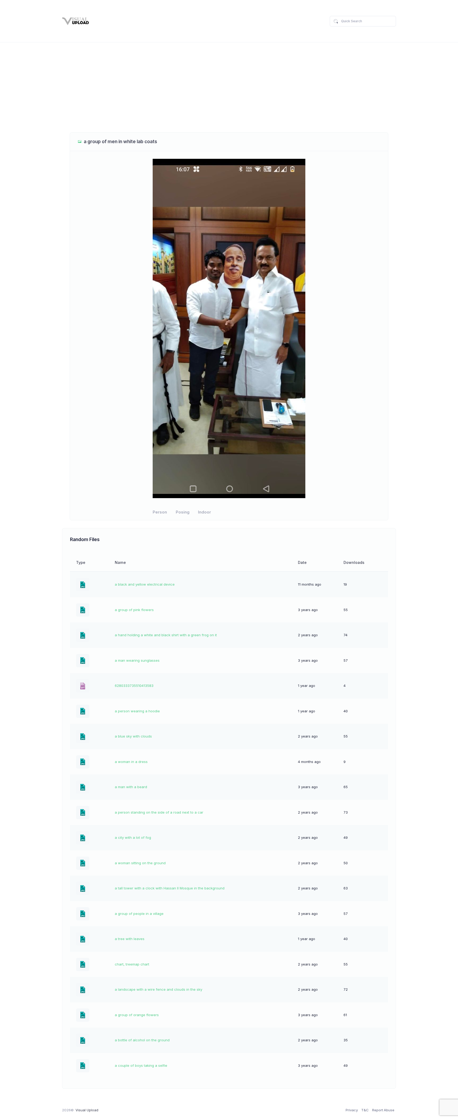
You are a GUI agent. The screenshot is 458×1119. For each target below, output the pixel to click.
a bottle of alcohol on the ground (142, 1040)
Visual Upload (87, 1110)
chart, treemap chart (132, 964)
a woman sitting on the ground (140, 863)
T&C (365, 1110)
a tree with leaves (129, 939)
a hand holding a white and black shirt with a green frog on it (166, 635)
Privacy (352, 1110)
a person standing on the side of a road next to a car (159, 812)
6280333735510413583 (134, 685)
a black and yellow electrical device (145, 584)
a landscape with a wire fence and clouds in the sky (158, 989)
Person (160, 512)
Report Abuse (383, 1110)
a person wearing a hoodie (137, 711)
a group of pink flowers (134, 610)
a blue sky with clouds (133, 736)
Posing (183, 512)
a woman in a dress (131, 762)
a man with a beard (131, 787)
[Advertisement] (229, 87)
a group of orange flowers (137, 1015)
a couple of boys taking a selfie (141, 1065)
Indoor (204, 512)
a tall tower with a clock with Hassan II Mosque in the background (169, 888)
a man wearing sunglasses (137, 660)
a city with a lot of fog (133, 837)
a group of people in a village (139, 913)
